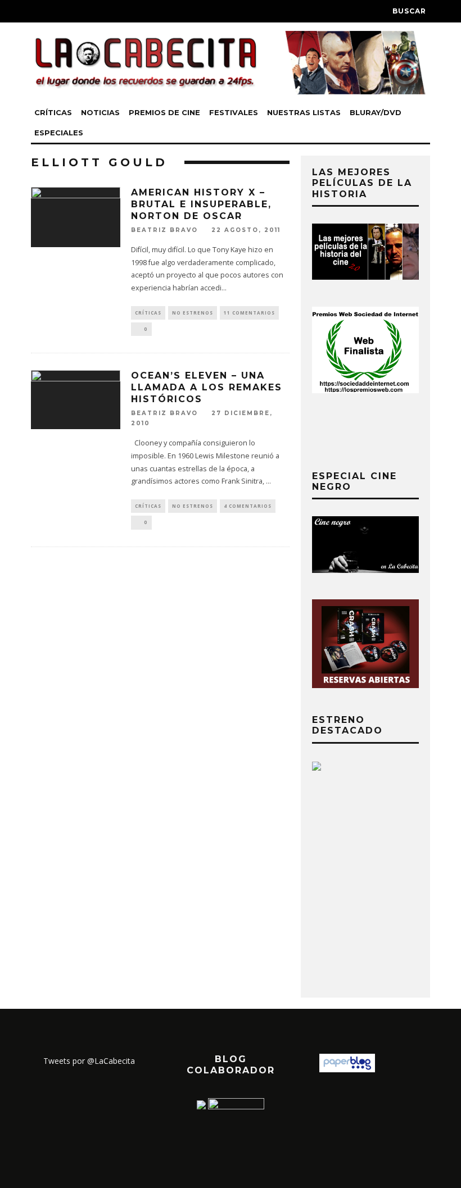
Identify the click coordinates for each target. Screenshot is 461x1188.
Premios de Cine (164, 112)
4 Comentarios (248, 506)
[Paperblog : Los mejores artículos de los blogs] (347, 1069)
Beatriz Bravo (164, 230)
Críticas (53, 112)
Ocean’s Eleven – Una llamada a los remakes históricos (206, 387)
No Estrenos (192, 312)
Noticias (100, 112)
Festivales (233, 112)
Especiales (58, 132)
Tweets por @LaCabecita (89, 1060)
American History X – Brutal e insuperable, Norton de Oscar (201, 204)
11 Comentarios (249, 312)
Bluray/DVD (375, 112)
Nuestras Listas (304, 112)
